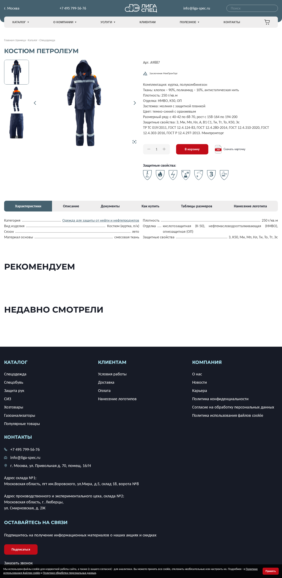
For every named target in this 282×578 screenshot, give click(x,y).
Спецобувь (13, 382)
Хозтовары (13, 407)
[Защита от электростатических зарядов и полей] (173, 175)
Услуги (106, 22)
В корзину (192, 149)
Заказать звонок (18, 562)
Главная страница (15, 40)
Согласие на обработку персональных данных (233, 407)
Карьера (199, 390)
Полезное (188, 22)
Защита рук (14, 390)
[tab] (28, 206)
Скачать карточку (234, 149)
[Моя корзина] (267, 22)
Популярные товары (22, 424)
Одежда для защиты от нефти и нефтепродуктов (100, 220)
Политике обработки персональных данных (69, 573)
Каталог (19, 22)
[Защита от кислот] (185, 175)
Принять (270, 571)
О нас (197, 374)
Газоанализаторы (19, 415)
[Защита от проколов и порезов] (147, 175)
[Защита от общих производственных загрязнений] (211, 175)
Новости (199, 382)
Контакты (232, 22)
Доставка (106, 382)
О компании (63, 22)
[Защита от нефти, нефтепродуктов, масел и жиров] (198, 175)
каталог (15, 362)
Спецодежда (15, 374)
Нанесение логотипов (117, 399)
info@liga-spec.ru (196, 8)
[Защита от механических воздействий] (224, 175)
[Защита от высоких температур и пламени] (160, 175)
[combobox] (252, 8)
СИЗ (7, 399)
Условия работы (112, 374)
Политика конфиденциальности (220, 399)
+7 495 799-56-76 (73, 8)
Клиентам (148, 22)
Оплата (104, 390)
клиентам (112, 362)
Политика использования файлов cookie (227, 415)
